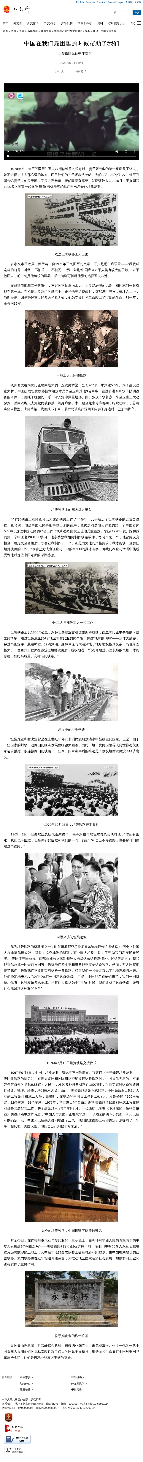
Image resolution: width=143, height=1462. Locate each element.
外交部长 (33, 23)
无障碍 (128, 2)
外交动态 (50, 23)
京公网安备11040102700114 (79, 1407)
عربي (120, 2)
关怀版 (137, 2)
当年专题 (32, 31)
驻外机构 (67, 23)
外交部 (17, 23)
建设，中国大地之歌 (104, 31)
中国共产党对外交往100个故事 (72, 31)
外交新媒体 (77, 1383)
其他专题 (46, 31)
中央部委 (25, 1377)
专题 (21, 31)
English (80, 2)
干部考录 (76, 1389)
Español (101, 2)
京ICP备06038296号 (48, 1407)
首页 (6, 23)
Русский (112, 2)
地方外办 (25, 1383)
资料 (100, 23)
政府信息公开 (117, 23)
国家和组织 (84, 23)
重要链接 (25, 1389)
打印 (83, 71)
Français (90, 2)
